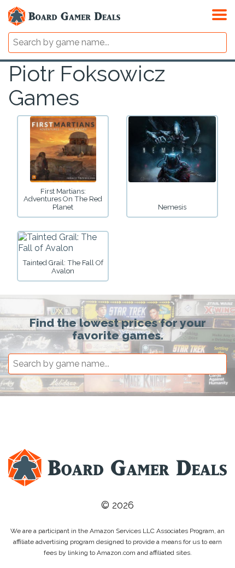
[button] (219, 13)
